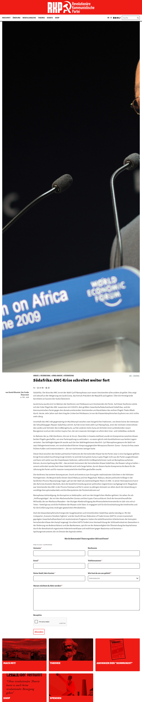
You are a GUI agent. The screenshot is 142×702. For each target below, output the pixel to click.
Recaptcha (37, 615)
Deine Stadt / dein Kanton (44, 573)
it (111, 18)
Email (36, 561)
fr (108, 18)
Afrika (54, 375)
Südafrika (136, 376)
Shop (57, 18)
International (45, 375)
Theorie (41, 18)
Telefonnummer (95, 561)
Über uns (16, 18)
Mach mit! (6, 18)
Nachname (92, 548)
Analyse (36, 375)
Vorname (37, 548)
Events (50, 18)
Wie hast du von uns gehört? (99, 573)
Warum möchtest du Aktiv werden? (48, 586)
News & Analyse (29, 18)
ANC (130, 376)
